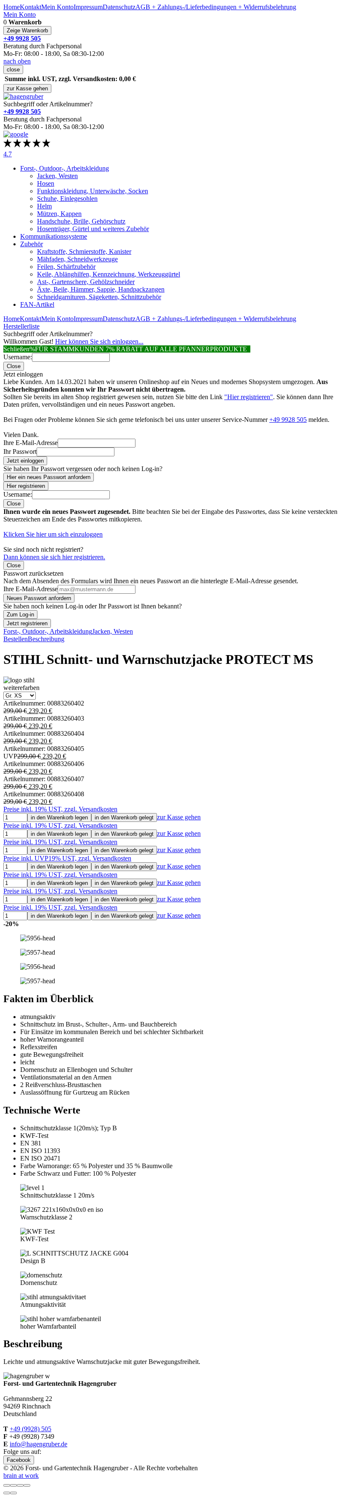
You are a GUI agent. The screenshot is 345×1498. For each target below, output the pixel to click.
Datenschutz (119, 7)
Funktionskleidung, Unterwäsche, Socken (92, 191)
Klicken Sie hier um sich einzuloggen (53, 534)
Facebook (19, 1460)
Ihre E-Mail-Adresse (30, 442)
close (13, 69)
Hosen (45, 183)
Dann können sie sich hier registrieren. (54, 557)
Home (11, 7)
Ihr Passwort (20, 451)
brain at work (21, 1475)
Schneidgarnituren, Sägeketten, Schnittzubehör (99, 296)
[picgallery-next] (13, 1493)
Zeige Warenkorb (27, 30)
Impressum (88, 7)
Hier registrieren (26, 486)
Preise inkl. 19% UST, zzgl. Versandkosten (60, 809)
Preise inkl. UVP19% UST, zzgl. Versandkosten (67, 858)
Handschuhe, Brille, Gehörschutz (81, 221)
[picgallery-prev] (6, 1493)
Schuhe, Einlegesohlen (67, 198)
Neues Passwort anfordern (39, 598)
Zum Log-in (20, 614)
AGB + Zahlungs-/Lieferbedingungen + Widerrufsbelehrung (215, 7)
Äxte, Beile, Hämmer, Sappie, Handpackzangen (101, 289)
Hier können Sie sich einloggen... (99, 341)
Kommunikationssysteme (53, 236)
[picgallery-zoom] (27, 1485)
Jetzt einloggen (25, 461)
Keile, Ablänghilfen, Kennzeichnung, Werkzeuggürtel (108, 274)
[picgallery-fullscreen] (20, 1485)
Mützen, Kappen (59, 213)
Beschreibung (46, 638)
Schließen (16, 349)
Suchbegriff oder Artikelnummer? (48, 104)
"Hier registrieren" (248, 396)
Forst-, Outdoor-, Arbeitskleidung (64, 168)
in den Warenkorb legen (59, 817)
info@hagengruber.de (38, 1444)
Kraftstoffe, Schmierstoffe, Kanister (84, 251)
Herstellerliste (21, 326)
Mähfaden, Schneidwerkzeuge (77, 259)
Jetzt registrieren (27, 623)
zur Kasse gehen (27, 88)
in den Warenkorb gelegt (124, 817)
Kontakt (30, 7)
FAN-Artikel (37, 304)
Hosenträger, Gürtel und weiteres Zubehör (93, 228)
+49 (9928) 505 (30, 1428)
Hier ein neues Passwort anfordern (48, 477)
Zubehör (31, 243)
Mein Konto (57, 7)
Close (14, 366)
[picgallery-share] (13, 1485)
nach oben (17, 61)
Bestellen (15, 638)
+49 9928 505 (288, 419)
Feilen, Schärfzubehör (66, 266)
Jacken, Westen (57, 175)
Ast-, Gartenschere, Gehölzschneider (86, 281)
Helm (44, 206)
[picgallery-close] (6, 1485)
